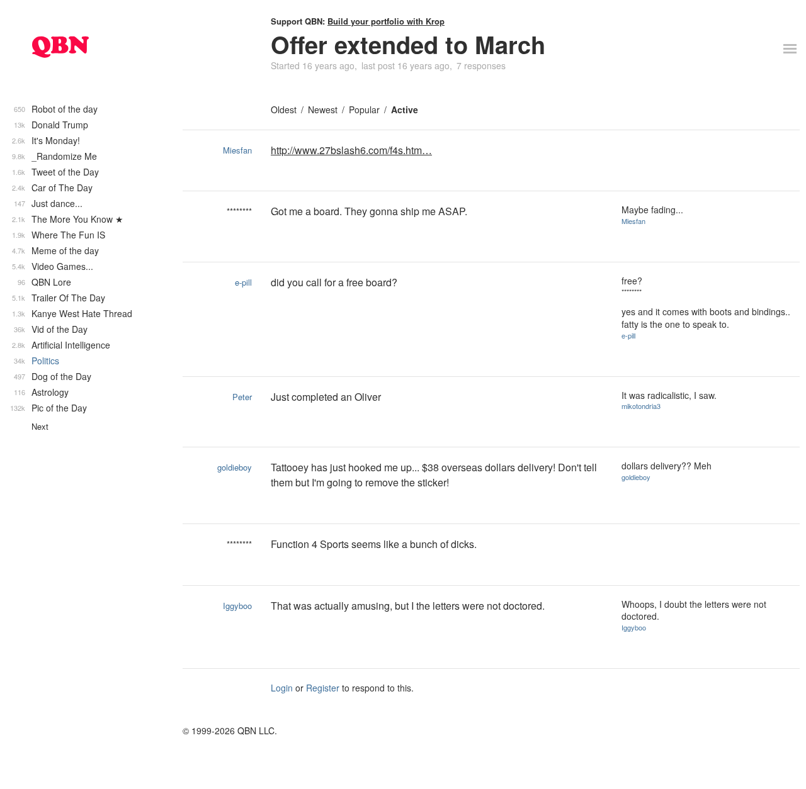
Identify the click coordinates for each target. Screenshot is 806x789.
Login (282, 687)
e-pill (243, 282)
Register (322, 687)
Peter (242, 397)
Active (404, 109)
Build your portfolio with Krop (386, 21)
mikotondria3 (641, 406)
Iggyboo (237, 606)
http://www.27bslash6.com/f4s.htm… (351, 150)
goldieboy (234, 467)
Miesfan (237, 150)
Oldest (284, 109)
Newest (323, 109)
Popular (364, 109)
